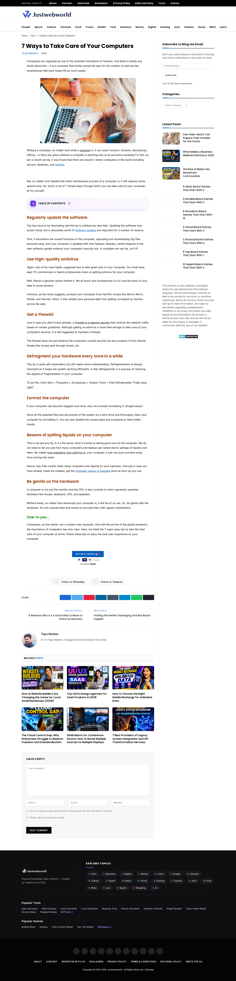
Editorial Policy (144, 3)
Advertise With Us (73, 961)
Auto (177, 27)
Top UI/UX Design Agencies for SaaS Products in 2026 (87, 695)
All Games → (104, 926)
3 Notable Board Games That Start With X (198, 200)
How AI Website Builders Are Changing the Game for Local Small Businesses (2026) (41, 697)
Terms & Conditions (143, 961)
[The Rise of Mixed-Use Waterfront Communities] (171, 173)
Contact (67, 3)
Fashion (189, 27)
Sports (38, 27)
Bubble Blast (28, 926)
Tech (113, 27)
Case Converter (69, 908)
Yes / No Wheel (85, 926)
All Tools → (67, 912)
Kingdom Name (48, 912)
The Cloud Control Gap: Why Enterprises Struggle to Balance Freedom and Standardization (42, 739)
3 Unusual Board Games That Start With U (198, 241)
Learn (223, 27)
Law (108, 888)
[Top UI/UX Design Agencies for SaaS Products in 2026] (88, 677)
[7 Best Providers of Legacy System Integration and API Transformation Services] (133, 719)
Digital (152, 27)
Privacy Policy (121, 3)
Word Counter (49, 908)
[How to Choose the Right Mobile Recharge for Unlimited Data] (133, 677)
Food (78, 27)
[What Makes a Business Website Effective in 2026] (171, 156)
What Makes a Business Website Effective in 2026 (198, 153)
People (26, 27)
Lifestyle (65, 27)
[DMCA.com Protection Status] (188, 337)
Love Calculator (89, 908)
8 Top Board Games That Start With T (195, 253)
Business (125, 27)
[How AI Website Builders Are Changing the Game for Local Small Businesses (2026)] (42, 677)
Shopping (141, 888)
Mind (212, 27)
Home (201, 27)
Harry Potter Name (196, 908)
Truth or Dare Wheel (62, 926)
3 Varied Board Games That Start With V (197, 228)
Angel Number (174, 908)
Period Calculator (130, 908)
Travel (89, 27)
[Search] (213, 3)
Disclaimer (101, 3)
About (53, 3)
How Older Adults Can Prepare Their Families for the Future (196, 138)
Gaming (165, 27)
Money (139, 27)
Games (174, 3)
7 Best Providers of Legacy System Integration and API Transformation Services (130, 739)
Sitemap (150, 969)
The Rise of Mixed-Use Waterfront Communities (196, 172)
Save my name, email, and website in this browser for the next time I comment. (71, 811)
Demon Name (29, 912)
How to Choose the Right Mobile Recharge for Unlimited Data (132, 697)
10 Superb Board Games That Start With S (198, 266)
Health (102, 27)
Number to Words (153, 908)
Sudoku (43, 926)
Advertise (83, 3)
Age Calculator (30, 908)
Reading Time (109, 908)
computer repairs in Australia (92, 470)
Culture (51, 27)
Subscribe (170, 75)
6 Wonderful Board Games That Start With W (197, 215)
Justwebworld (115, 969)
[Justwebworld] (47, 14)
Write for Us (194, 961)
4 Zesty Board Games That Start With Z (196, 188)
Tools (161, 3)
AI (156, 888)
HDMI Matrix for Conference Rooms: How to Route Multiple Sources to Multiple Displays (86, 739)
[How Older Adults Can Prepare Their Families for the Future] (171, 138)
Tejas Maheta (30, 53)
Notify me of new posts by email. (47, 817)
